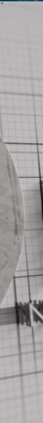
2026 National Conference (20, 0)
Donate (28, 0)
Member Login (25, 0)
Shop (30, 0)
